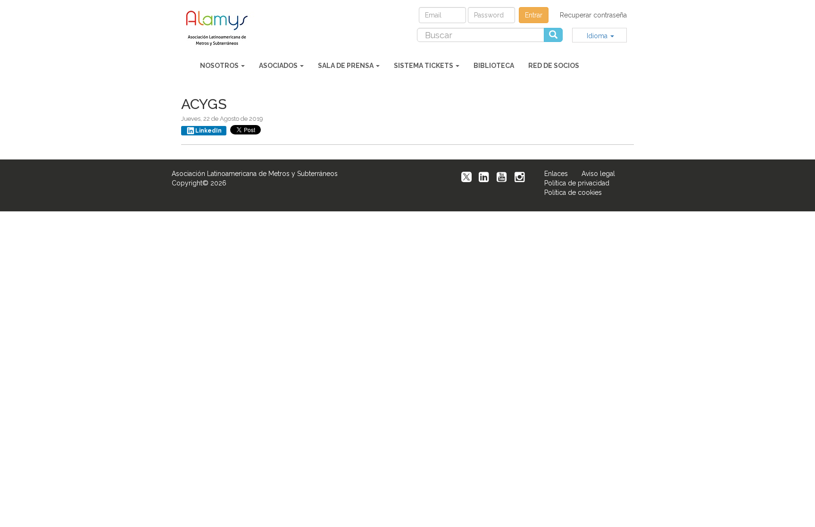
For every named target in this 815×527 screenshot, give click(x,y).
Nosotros (220, 65)
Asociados (279, 65)
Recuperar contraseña (593, 15)
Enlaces (556, 173)
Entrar (533, 15)
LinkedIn (208, 130)
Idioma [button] (598, 36)
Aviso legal (598, 173)
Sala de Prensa (346, 65)
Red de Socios (553, 65)
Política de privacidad (576, 183)
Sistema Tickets (424, 65)
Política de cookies (573, 192)
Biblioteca (494, 65)
